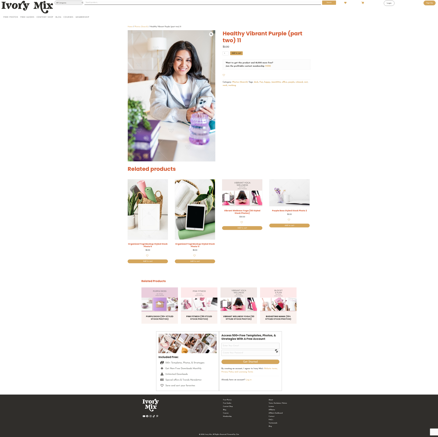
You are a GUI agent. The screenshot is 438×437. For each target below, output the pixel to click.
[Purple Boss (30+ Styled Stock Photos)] (159, 299)
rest (306, 82)
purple (291, 82)
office (284, 82)
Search (329, 2)
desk (256, 82)
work (225, 85)
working (232, 85)
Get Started (250, 361)
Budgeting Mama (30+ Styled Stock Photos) (278, 317)
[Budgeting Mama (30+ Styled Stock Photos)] (278, 299)
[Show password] (277, 350)
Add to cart (236, 53)
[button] (211, 34)
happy (267, 82)
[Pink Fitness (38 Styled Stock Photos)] (199, 299)
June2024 (276, 82)
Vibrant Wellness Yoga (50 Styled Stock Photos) (238, 317)
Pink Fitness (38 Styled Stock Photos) (199, 317)
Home (130, 27)
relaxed (299, 82)
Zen (237, 434)
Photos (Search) (141, 27)
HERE (268, 66)
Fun (261, 82)
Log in (249, 380)
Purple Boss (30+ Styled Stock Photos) (159, 317)
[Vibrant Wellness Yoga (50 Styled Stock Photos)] (238, 299)
